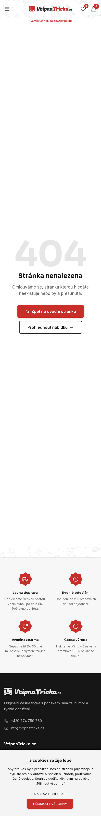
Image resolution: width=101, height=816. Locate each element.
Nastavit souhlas (49, 794)
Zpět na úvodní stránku (53, 311)
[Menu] (7, 9)
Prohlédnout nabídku (47, 327)
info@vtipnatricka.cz (27, 728)
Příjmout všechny (50, 783)
